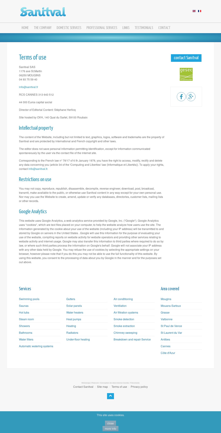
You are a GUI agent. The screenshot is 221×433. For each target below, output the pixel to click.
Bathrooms (25, 333)
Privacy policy (139, 387)
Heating (71, 326)
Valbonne (166, 319)
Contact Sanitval (83, 387)
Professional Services (102, 28)
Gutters (70, 299)
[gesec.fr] (186, 74)
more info (110, 429)
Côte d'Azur (168, 353)
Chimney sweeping (125, 333)
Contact (164, 28)
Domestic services (69, 28)
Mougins (166, 299)
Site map (102, 387)
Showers (24, 326)
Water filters (26, 339)
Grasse (165, 312)
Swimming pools (29, 299)
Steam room (26, 319)
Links (125, 28)
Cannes (165, 346)
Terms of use (119, 387)
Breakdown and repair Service (132, 339)
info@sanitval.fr (28, 87)
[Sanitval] (43, 11)
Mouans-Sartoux (171, 306)
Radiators (72, 333)
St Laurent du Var (171, 333)
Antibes (165, 339)
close (110, 423)
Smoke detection (124, 319)
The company (42, 28)
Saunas (23, 306)
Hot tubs (24, 312)
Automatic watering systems (36, 346)
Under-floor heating (78, 339)
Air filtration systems (126, 312)
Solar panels (74, 306)
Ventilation (120, 306)
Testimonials (144, 28)
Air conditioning (123, 299)
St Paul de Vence (171, 326)
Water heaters (74, 312)
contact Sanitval (186, 58)
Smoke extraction (124, 326)
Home (25, 28)
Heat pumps (73, 319)
